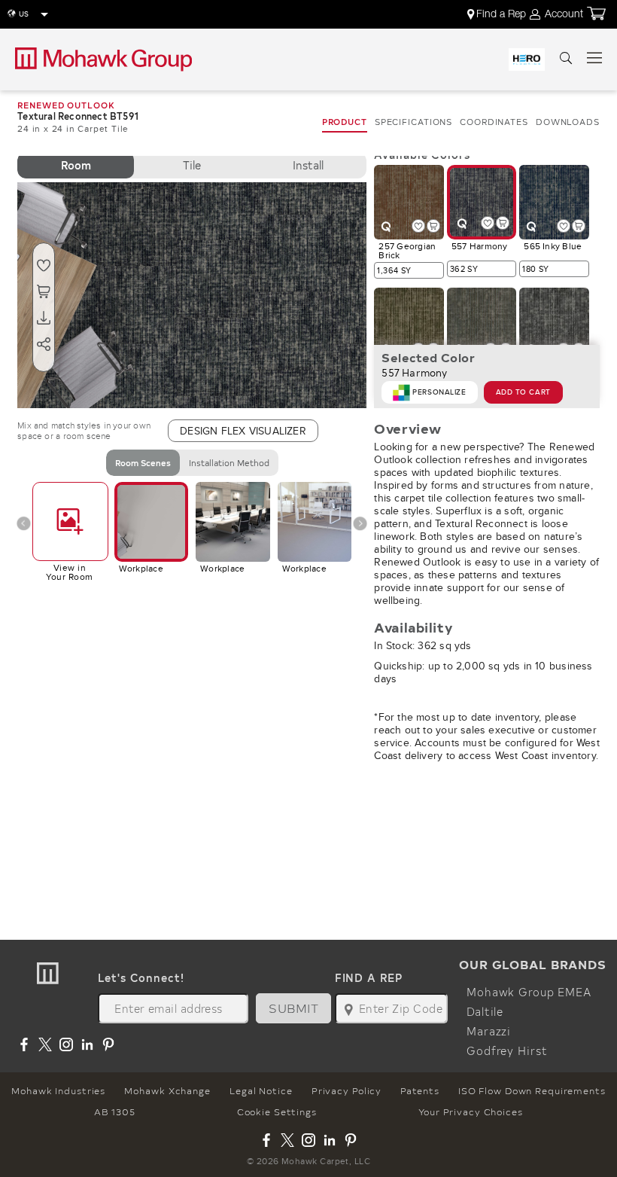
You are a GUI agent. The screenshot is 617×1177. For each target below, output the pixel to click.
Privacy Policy (346, 1090)
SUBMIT (293, 1008)
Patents (419, 1090)
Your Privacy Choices (470, 1111)
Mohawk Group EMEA (529, 991)
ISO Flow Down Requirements (532, 1090)
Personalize (439, 392)
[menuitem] (498, 14)
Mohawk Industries (58, 1090)
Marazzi (489, 1030)
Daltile (485, 1011)
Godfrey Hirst (507, 1050)
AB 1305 (114, 1111)
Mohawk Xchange (167, 1090)
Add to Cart (523, 392)
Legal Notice (261, 1090)
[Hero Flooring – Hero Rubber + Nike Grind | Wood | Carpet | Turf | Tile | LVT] (527, 59)
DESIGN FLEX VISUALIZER (243, 430)
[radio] (75, 165)
